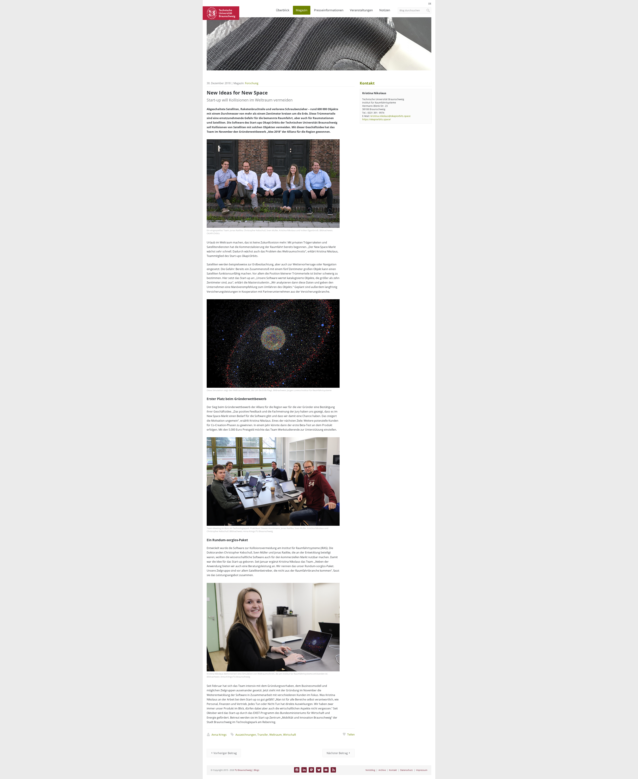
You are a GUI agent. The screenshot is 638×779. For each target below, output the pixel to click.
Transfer (262, 734)
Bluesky (318, 770)
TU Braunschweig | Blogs (247, 770)
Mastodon (311, 770)
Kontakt (393, 770)
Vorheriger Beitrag (225, 753)
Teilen (351, 734)
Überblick (282, 10)
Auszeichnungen (245, 734)
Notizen (384, 10)
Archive (382, 770)
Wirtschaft (289, 734)
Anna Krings (219, 734)
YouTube (326, 770)
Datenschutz (406, 770)
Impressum (421, 770)
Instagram (296, 770)
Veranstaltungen (361, 10)
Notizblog (370, 770)
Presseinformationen (328, 10)
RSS (333, 770)
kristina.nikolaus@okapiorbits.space (391, 116)
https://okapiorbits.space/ (376, 119)
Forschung (251, 83)
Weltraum (275, 734)
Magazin (301, 10)
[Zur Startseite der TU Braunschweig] (221, 13)
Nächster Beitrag (337, 753)
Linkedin (304, 770)
